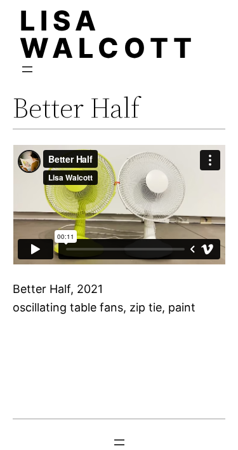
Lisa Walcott (108, 34)
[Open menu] (27, 69)
